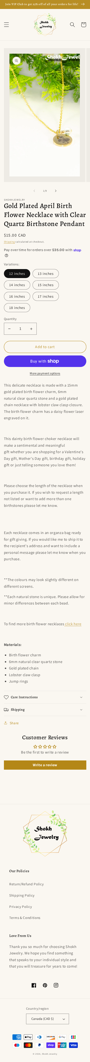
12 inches (17, 273)
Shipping (9, 241)
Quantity (10, 319)
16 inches (17, 296)
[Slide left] (34, 191)
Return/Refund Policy (26, 884)
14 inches (17, 284)
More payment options (45, 373)
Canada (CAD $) (42, 1018)
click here (73, 623)
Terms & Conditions (24, 917)
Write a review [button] (45, 765)
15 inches (46, 284)
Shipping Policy (22, 895)
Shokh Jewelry (49, 1054)
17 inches (46, 296)
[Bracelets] (64, 623)
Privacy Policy (20, 906)
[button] (6, 24)
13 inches (46, 273)
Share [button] (14, 723)
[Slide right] (56, 191)
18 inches (17, 307)
